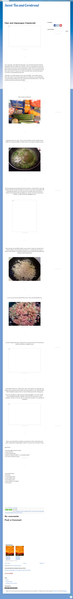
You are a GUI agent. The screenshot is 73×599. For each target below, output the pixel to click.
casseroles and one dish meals (38, 511)
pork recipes (19, 512)
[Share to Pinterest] (16, 509)
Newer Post (7, 563)
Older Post (41, 563)
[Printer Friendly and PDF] (6, 510)
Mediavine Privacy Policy (11, 583)
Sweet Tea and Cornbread (22, 5)
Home (24, 563)
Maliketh (55, 591)
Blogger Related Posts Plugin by (9, 560)
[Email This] (13, 509)
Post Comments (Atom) (16, 565)
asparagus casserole (20, 511)
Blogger (65, 591)
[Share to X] (14, 509)
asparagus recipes (27, 511)
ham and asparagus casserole (11, 512)
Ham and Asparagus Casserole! (8, 558)
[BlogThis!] (13, 509)
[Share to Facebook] (15, 509)
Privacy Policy (9, 581)
